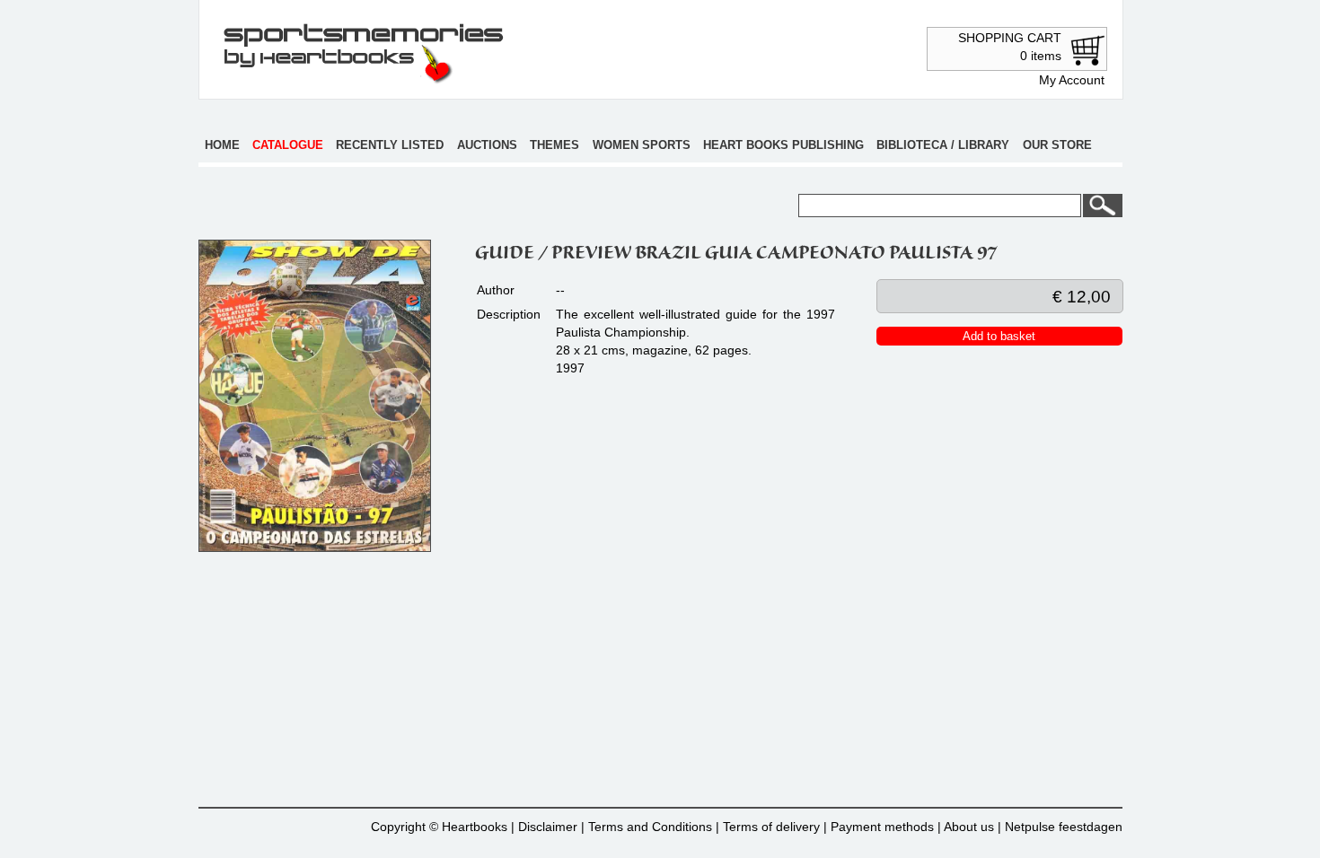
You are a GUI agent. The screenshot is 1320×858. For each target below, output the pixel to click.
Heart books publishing (783, 145)
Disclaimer (547, 826)
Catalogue (287, 145)
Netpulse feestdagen (1063, 826)
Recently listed (390, 145)
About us (969, 826)
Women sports (642, 145)
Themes (554, 145)
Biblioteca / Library (942, 145)
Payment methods (882, 826)
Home (222, 145)
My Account (1071, 80)
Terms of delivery (771, 826)
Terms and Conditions (650, 826)
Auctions (487, 145)
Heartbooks (474, 826)
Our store (1057, 145)
